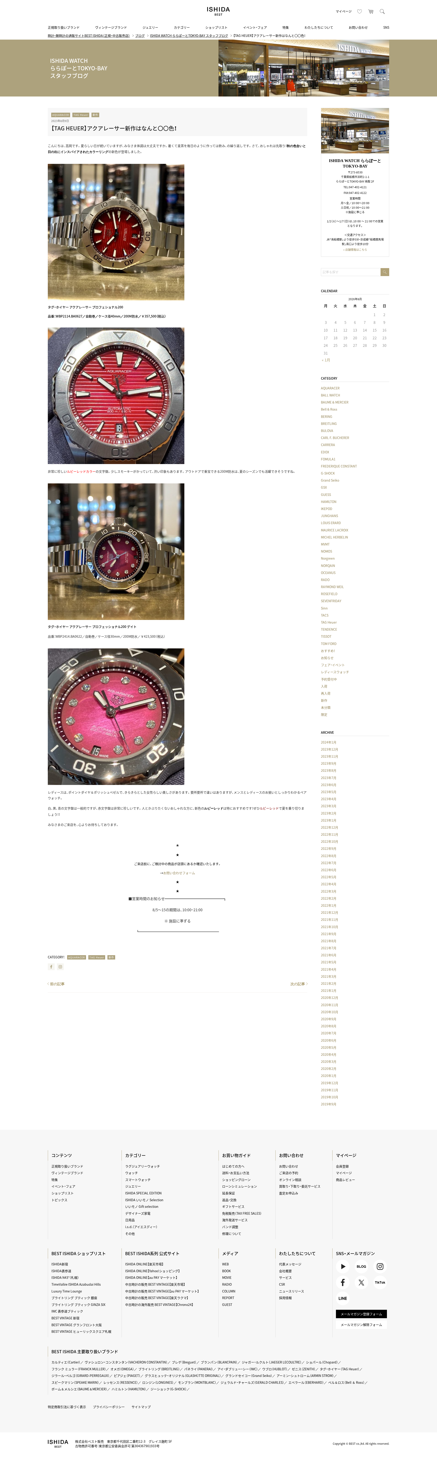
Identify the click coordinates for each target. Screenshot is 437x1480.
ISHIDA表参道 (61, 1271)
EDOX (325, 452)
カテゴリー (182, 27)
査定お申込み (288, 1193)
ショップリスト (216, 27)
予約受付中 (329, 679)
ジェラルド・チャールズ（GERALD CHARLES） (252, 1382)
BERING (326, 416)
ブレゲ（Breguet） (184, 1362)
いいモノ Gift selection (141, 1206)
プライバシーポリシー (109, 1406)
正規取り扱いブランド (64, 27)
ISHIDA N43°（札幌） (65, 1277)
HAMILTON (328, 501)
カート (371, 11)
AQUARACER (60, 115)
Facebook (51, 966)
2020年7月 (328, 1033)
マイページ (344, 11)
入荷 (324, 686)
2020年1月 (328, 1075)
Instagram (60, 966)
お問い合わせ (358, 27)
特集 (285, 27)
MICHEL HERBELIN (334, 537)
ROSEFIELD (329, 593)
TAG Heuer (81, 115)
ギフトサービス (233, 1206)
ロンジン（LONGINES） (158, 1382)
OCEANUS (328, 572)
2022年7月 (328, 863)
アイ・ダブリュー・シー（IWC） (237, 1369)
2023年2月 (328, 813)
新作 (95, 115)
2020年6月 (328, 1040)
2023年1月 (328, 820)
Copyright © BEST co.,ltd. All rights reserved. (361, 1444)
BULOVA (327, 430)
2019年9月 (328, 1104)
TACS (324, 615)
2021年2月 (328, 983)
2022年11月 (329, 834)
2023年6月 (328, 784)
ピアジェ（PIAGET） (127, 1375)
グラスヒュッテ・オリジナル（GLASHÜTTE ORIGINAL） (183, 1375)
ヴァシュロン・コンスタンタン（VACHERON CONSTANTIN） (126, 1362)
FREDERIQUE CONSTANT (339, 466)
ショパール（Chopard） (322, 1362)
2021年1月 (328, 990)
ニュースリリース (291, 1291)
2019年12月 (329, 1083)
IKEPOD (326, 508)
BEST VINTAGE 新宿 (65, 1318)
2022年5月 (328, 877)
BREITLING (329, 423)
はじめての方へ (233, 1166)
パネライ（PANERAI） (198, 1369)
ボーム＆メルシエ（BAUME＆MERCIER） (79, 1389)
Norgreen (328, 558)
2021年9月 (328, 934)
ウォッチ (131, 1172)
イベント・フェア (255, 27)
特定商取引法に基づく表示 (67, 1406)
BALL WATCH (330, 395)
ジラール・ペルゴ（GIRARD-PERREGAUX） (80, 1375)
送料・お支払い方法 (235, 1172)
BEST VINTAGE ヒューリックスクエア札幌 (81, 1331)
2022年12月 (329, 827)
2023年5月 (328, 792)
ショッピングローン (236, 1179)
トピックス (59, 1200)
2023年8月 (328, 770)
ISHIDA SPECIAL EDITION (143, 1193)
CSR (282, 1284)
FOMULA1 (328, 459)
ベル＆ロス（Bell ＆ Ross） (346, 1382)
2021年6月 (328, 955)
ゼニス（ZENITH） (303, 1369)
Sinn (324, 608)
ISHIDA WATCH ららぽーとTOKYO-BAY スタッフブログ (189, 35)
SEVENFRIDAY (331, 601)
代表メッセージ (290, 1264)
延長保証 (228, 1193)
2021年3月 (328, 976)
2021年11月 (329, 919)
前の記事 (57, 984)
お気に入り (359, 11)
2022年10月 (329, 841)
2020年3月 (328, 1061)
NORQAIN (328, 565)
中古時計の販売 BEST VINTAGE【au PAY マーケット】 (162, 1291)
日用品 (130, 1220)
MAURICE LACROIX (334, 530)
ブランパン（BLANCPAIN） (219, 1362)
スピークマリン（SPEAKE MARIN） (75, 1382)
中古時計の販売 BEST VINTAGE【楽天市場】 (155, 1284)
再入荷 (325, 693)
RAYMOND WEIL (332, 586)
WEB (225, 1264)
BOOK (226, 1271)
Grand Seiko (330, 480)
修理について (231, 1233)
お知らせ (327, 657)
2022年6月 (328, 870)
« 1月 (326, 360)
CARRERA (328, 444)
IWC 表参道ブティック (67, 1311)
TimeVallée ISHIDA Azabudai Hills (76, 1284)
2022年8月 (328, 855)
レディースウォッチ (335, 672)
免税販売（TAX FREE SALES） (242, 1213)
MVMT (325, 544)
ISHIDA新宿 (59, 1264)
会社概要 (285, 1271)
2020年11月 (329, 1005)
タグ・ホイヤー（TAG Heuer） (339, 1369)
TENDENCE (329, 629)
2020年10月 (329, 1012)
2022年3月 (328, 891)
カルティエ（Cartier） (65, 1362)
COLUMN (228, 1291)
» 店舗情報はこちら (355, 250)
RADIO (227, 1284)
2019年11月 (329, 1090)
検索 (382, 11)
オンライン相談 (290, 1179)
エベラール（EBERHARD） (306, 1382)
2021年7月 (328, 948)
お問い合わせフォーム (179, 873)
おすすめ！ (328, 650)
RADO (325, 579)
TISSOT (326, 636)
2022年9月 (328, 848)
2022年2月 (328, 898)
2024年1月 (328, 742)
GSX (324, 487)
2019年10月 (329, 1097)
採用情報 (285, 1297)
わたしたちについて (319, 27)
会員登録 (342, 1166)
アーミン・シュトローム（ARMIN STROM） (305, 1375)
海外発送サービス (235, 1220)
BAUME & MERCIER (334, 402)
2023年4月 (328, 799)
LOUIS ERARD (331, 522)
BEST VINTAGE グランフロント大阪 (76, 1325)
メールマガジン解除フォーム (361, 1324)
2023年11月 (329, 756)
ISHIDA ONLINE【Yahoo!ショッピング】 (152, 1271)
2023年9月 (328, 763)
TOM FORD (329, 643)
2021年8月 (328, 941)
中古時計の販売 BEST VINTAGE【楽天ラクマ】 (156, 1297)
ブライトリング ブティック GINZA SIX (78, 1304)
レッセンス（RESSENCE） (120, 1382)
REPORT (228, 1297)
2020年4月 (328, 1054)
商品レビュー (345, 1179)
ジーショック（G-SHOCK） (168, 1389)
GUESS (326, 494)
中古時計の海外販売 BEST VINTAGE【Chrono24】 (159, 1304)
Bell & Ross (329, 409)
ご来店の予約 (288, 1172)
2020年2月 (328, 1068)
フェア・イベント (333, 665)
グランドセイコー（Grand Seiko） (248, 1375)
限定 (324, 714)
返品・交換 (229, 1200)
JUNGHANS (329, 515)
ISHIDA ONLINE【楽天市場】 (144, 1264)
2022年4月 (328, 884)
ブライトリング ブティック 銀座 (74, 1297)
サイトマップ (141, 1406)
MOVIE (226, 1277)
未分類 (325, 707)
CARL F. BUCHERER (335, 437)
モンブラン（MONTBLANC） (197, 1382)
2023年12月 (329, 749)
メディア (230, 1253)
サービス (285, 1277)
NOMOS (326, 551)
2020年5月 (328, 1047)
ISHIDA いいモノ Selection (144, 1200)
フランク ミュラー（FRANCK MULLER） (78, 1369)
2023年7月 (328, 777)
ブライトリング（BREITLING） (159, 1369)
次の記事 (297, 984)
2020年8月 (328, 1026)
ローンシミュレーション (239, 1186)
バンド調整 (230, 1226)
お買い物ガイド (236, 1155)
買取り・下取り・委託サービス (299, 1186)
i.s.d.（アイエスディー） (141, 1226)
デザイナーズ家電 (137, 1213)
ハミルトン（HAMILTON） (129, 1389)
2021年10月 (329, 926)
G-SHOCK (328, 473)
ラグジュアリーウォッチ (142, 1166)
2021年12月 (329, 912)
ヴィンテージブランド (111, 27)
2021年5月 (328, 962)
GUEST (227, 1304)
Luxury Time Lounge (66, 1291)
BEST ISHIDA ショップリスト (78, 1253)
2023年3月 (328, 806)
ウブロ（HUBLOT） (274, 1369)
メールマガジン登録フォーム (361, 1314)
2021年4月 (328, 969)
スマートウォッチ (138, 1179)
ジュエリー (150, 27)
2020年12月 (329, 997)
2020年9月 (328, 1019)
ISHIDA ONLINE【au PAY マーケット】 (151, 1277)
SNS (386, 27)
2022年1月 (328, 905)
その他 (130, 1233)
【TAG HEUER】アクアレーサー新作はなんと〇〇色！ (114, 128)
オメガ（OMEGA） (122, 1369)
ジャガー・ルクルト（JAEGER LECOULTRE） (272, 1362)
